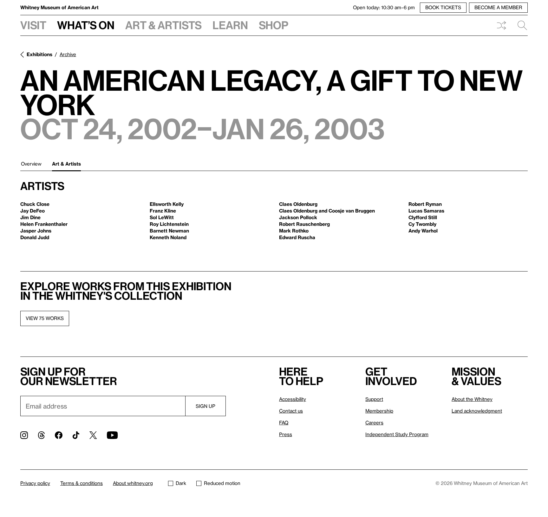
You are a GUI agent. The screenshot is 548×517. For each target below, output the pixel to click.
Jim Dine (30, 217)
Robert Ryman (425, 204)
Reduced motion (222, 483)
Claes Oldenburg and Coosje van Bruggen (327, 210)
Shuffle (501, 25)
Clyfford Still (422, 217)
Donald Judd (34, 237)
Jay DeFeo (32, 210)
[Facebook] (59, 435)
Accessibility (292, 399)
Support (374, 399)
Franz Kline (163, 210)
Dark (181, 483)
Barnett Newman (169, 230)
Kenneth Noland (168, 237)
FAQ (283, 422)
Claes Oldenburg (298, 204)
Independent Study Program (396, 434)
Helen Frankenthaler (44, 224)
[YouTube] (112, 435)
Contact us (291, 411)
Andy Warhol (423, 230)
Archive (68, 54)
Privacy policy (35, 483)
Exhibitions (39, 54)
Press (285, 434)
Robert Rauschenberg (304, 224)
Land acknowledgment (477, 411)
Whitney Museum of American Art (59, 7)
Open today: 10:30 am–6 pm (384, 7)
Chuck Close (34, 204)
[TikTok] (76, 435)
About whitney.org (133, 483)
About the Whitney (472, 399)
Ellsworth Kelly (167, 204)
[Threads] (41, 435)
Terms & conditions (81, 483)
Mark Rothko (294, 230)
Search (520, 25)
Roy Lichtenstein (169, 224)
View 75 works (45, 318)
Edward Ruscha (297, 237)
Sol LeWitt (162, 217)
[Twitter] (93, 435)
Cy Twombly (422, 224)
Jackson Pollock (298, 217)
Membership (379, 411)
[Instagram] (24, 435)
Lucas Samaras (426, 210)
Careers (374, 422)
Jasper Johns (35, 230)
